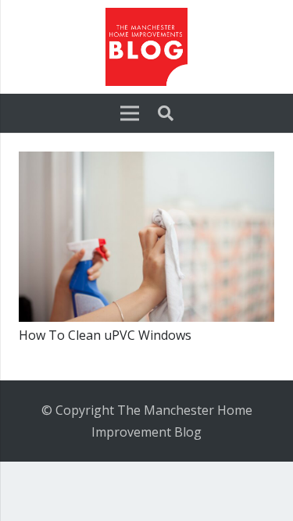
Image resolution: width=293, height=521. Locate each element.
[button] (165, 113)
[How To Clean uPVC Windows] (146, 162)
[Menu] (129, 113)
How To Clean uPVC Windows (105, 335)
